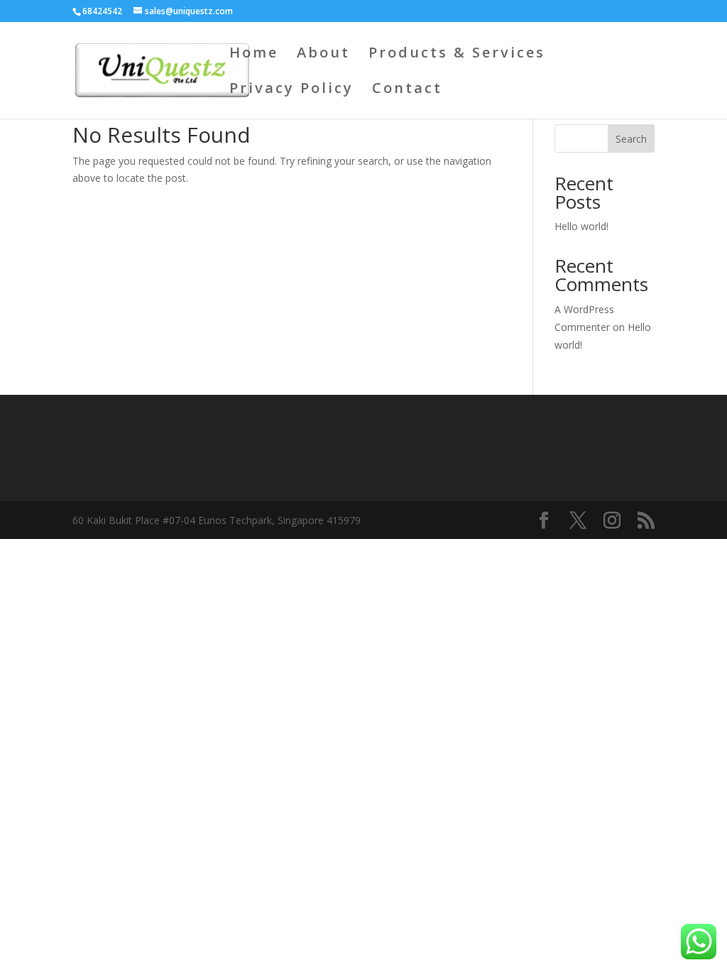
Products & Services (456, 55)
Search (631, 139)
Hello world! (581, 226)
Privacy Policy (291, 90)
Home (253, 55)
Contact (407, 90)
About (323, 55)
